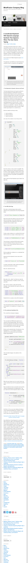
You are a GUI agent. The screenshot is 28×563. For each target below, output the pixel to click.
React (5, 494)
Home (5, 22)
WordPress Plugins (7, 25)
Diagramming (6, 484)
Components (15, 22)
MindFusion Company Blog (14, 7)
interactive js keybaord (11, 446)
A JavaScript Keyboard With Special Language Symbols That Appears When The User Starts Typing (11, 38)
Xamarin (5, 506)
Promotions (6, 493)
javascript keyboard (20, 446)
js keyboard (6, 447)
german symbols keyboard (16, 444)
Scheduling (6, 498)
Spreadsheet (6, 499)
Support (9, 22)
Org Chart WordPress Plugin (9, 460)
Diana (14, 44)
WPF (4, 505)
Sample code (14, 443)
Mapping (5, 490)
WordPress (6, 504)
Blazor (5, 482)
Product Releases (7, 491)
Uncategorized (6, 502)
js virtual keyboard (11, 447)
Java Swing (6, 487)
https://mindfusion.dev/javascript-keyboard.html (13, 440)
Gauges (5, 486)
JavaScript (9, 443)
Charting (5, 483)
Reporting (6, 495)
